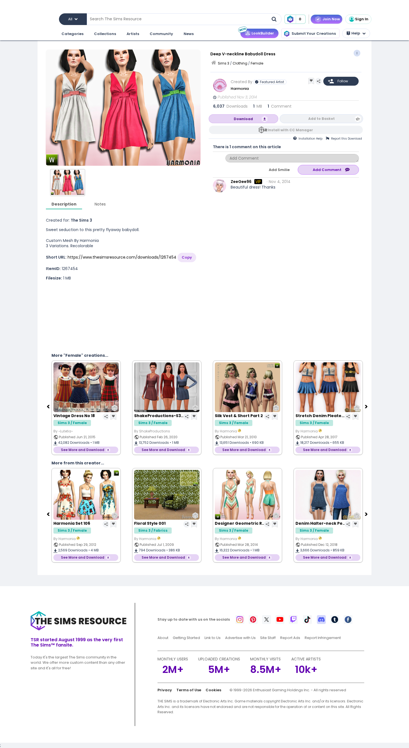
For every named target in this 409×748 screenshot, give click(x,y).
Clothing (240, 63)
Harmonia (240, 88)
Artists (133, 33)
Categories (72, 33)
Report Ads (290, 637)
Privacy (164, 690)
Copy (187, 257)
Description (64, 204)
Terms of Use (188, 690)
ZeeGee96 (241, 181)
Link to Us (212, 637)
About (162, 637)
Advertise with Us (240, 637)
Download (243, 119)
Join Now (331, 19)
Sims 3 (223, 63)
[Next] (366, 406)
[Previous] (48, 406)
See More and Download (82, 449)
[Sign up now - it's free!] (85, 312)
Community (161, 33)
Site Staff (268, 637)
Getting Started (186, 637)
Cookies (213, 690)
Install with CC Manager (290, 130)
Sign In (361, 19)
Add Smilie (279, 169)
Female (257, 63)
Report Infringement (323, 637)
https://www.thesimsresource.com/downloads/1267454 (122, 257)
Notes (100, 204)
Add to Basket (321, 118)
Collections (105, 33)
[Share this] (318, 81)
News (189, 33)
